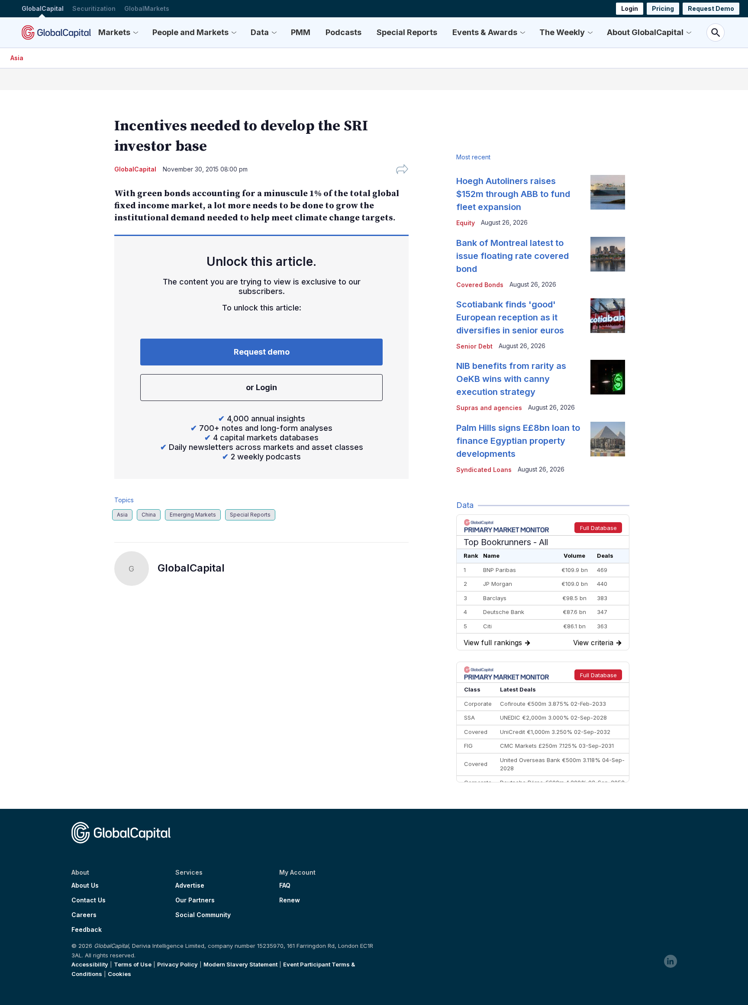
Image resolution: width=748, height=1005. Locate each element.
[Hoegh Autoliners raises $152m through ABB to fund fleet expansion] (607, 192)
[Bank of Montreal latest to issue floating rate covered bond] (607, 254)
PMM (300, 32)
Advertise (189, 885)
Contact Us (88, 900)
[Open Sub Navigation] (135, 32)
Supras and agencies (489, 407)
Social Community (203, 915)
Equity (465, 222)
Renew (289, 900)
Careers (84, 915)
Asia (16, 57)
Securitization (94, 8)
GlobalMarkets (146, 8)
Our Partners (195, 900)
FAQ (284, 885)
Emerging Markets (193, 514)
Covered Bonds (479, 284)
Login (629, 8)
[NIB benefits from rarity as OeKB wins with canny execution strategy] (607, 377)
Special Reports (407, 32)
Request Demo (711, 8)
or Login (261, 387)
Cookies (119, 973)
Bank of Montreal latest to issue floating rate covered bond (512, 256)
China (149, 514)
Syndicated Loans (484, 469)
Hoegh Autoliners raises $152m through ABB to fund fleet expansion (513, 194)
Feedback (86, 930)
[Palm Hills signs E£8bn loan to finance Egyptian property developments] (607, 439)
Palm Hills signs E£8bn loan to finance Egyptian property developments (518, 441)
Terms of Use (133, 964)
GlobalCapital (43, 8)
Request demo (262, 351)
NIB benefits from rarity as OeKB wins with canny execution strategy (511, 379)
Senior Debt (474, 346)
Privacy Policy (177, 964)
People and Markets (190, 32)
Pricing (663, 8)
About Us (85, 885)
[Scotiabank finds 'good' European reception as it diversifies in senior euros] (607, 315)
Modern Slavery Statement (240, 964)
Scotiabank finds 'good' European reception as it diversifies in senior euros (510, 317)
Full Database (598, 527)
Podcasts (343, 32)
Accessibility (89, 964)
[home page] (56, 32)
